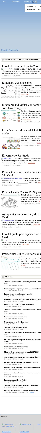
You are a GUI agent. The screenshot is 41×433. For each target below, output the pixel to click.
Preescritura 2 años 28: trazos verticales (18, 294)
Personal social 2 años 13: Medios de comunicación (22, 367)
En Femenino (31, 9)
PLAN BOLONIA (24, 432)
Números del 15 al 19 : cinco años (16, 322)
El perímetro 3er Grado (15, 155)
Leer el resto (24, 94)
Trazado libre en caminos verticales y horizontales (21, 385)
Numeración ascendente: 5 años (15, 316)
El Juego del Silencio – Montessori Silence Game (21, 390)
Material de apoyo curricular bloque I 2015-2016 (21, 352)
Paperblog (11, 8)
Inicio (4, 1)
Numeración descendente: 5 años (16, 346)
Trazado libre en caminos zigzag (15, 327)
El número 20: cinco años (17, 82)
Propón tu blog (15, 1)
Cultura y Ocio (31, 6)
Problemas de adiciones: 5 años (15, 380)
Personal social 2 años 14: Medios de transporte (21, 362)
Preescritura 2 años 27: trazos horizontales (19, 304)
